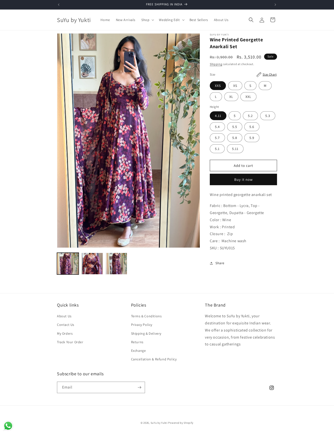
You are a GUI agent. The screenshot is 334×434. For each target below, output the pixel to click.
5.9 (251, 138)
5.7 (217, 138)
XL (231, 96)
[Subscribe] (139, 387)
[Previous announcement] (58, 4)
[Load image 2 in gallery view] (92, 263)
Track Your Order (70, 342)
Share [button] (219, 263)
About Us (64, 316)
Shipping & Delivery (146, 333)
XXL (248, 96)
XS (235, 85)
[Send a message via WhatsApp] (8, 426)
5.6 (251, 127)
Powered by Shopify (180, 422)
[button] (147, 20)
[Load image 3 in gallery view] (116, 263)
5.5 (234, 127)
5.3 (267, 116)
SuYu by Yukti (159, 422)
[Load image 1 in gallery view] (68, 263)
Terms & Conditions (146, 316)
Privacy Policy (141, 324)
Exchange (138, 350)
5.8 (234, 138)
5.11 (235, 149)
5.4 (217, 127)
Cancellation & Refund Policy (154, 359)
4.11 (218, 116)
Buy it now (243, 179)
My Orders (65, 333)
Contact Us (65, 324)
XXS (218, 85)
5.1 (217, 149)
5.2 (250, 116)
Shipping (216, 64)
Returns (137, 342)
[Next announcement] (275, 4)
